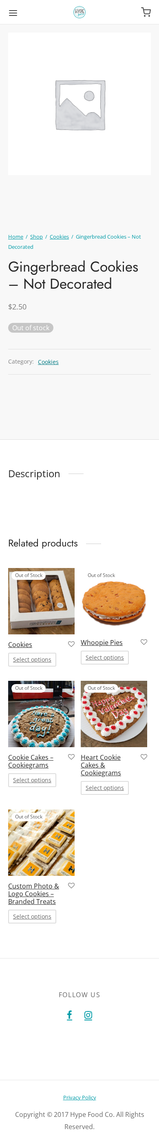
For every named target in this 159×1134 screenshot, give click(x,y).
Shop (36, 236)
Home (15, 236)
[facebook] (69, 1015)
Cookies (59, 236)
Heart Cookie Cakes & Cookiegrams (101, 765)
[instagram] (88, 1015)
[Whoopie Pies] (114, 600)
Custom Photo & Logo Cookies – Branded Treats (33, 893)
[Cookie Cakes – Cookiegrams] (41, 714)
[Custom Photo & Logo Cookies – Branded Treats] (41, 842)
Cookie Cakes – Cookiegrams (30, 761)
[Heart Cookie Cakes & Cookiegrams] (114, 714)
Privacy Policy (79, 1097)
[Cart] (146, 12)
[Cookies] (41, 601)
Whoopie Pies (102, 642)
